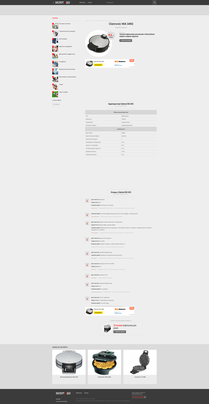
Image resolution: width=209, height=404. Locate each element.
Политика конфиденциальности (97, 400)
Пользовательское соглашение (83, 400)
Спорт (61, 84)
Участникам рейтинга (61, 401)
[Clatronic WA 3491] (104, 362)
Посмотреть (98, 65)
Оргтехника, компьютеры (67, 77)
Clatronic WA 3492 (99, 61)
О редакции (109, 2)
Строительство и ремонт (67, 31)
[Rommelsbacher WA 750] (69, 362)
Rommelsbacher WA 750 (69, 377)
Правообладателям (125, 400)
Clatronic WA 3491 (104, 377)
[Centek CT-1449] (140, 362)
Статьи (90, 2)
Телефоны (62, 61)
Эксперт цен (62, 2)
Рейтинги (82, 2)
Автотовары (63, 39)
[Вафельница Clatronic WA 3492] (89, 63)
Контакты (93, 398)
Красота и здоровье (65, 46)
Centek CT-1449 (140, 377)
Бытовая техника (64, 23)
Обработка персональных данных (113, 400)
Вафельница (118, 65)
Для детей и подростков (67, 54)
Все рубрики (56, 104)
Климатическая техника (67, 69)
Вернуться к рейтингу (125, 40)
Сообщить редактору (138, 397)
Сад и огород (63, 92)
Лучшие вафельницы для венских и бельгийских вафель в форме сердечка (137, 35)
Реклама (58, 399)
